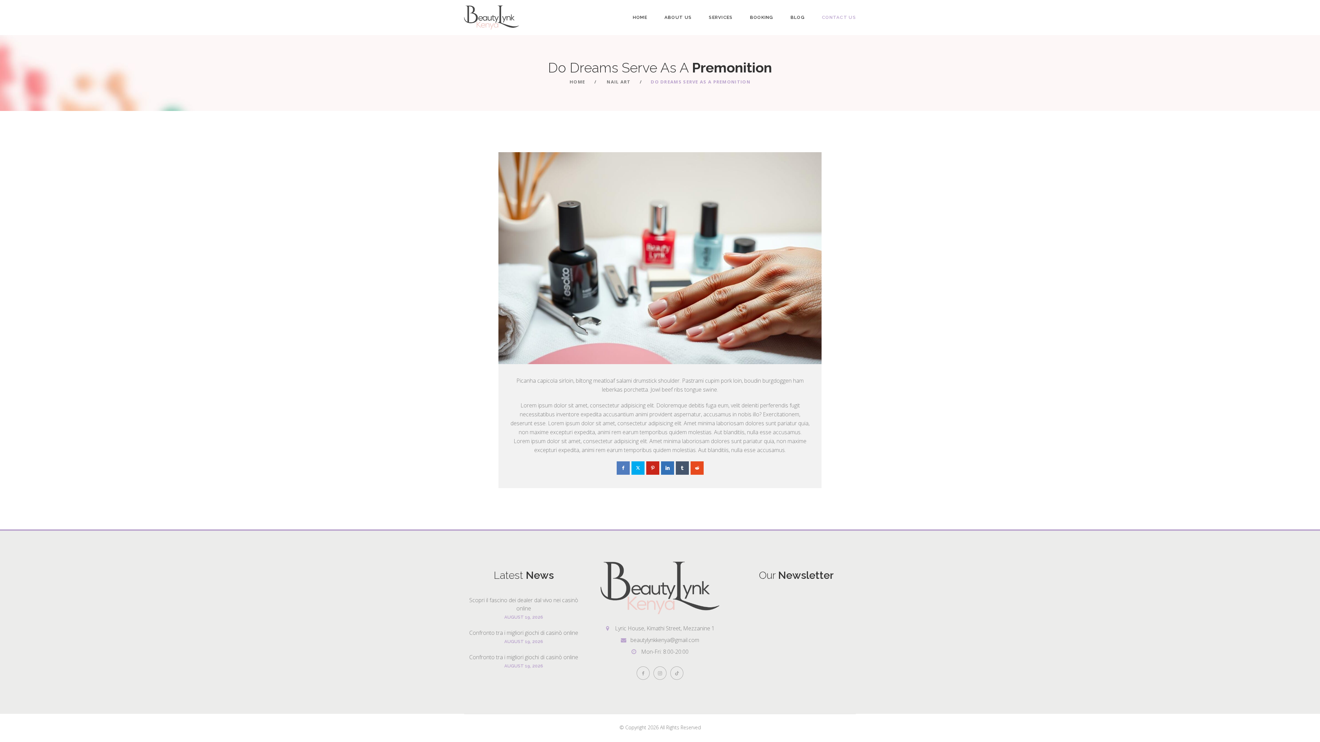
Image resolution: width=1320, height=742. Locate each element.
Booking (761, 17)
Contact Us (839, 17)
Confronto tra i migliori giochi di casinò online (523, 633)
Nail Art (618, 82)
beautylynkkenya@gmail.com (664, 640)
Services (721, 17)
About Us (678, 17)
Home (640, 17)
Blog (798, 17)
